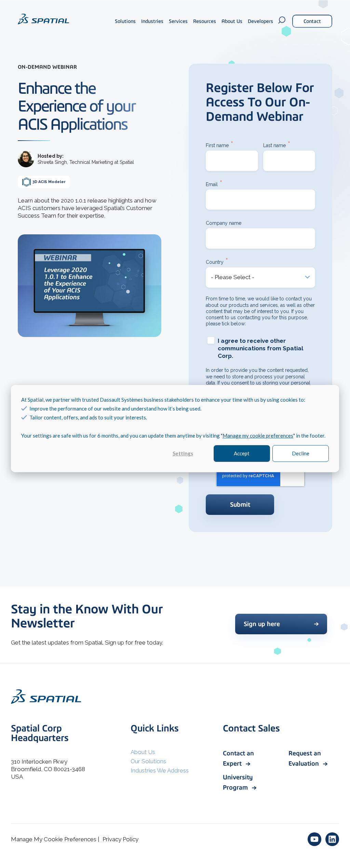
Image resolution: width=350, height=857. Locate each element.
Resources (204, 21)
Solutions (125, 21)
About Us (231, 21)
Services (178, 21)
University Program (238, 782)
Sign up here (262, 624)
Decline (300, 454)
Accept (242, 454)
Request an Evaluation (304, 758)
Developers (260, 21)
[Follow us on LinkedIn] (332, 839)
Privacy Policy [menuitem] (120, 839)
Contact (312, 21)
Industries (152, 21)
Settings (183, 454)
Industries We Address (160, 770)
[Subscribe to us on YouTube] (314, 839)
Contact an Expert (238, 758)
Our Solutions (148, 761)
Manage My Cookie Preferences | (55, 839)
